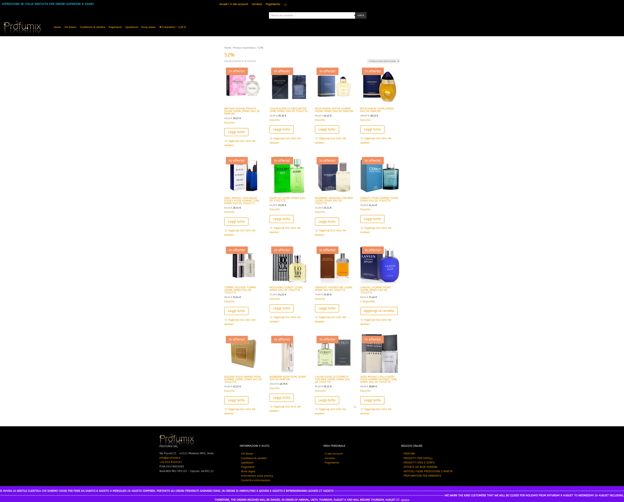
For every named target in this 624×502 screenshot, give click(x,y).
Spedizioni (131, 27)
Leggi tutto (236, 132)
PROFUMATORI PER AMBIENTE (422, 475)
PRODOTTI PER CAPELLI (418, 458)
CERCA (361, 15)
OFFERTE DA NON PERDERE (420, 467)
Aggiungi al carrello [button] (379, 311)
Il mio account (334, 453)
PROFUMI (409, 453)
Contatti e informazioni (255, 480)
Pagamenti (115, 27)
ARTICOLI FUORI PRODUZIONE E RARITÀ (428, 471)
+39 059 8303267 (170, 462)
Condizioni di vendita (92, 27)
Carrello (257, 4)
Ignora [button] (405, 499)
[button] (243, 143)
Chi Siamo (70, 27)
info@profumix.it (169, 457)
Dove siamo (149, 27)
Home (57, 27)
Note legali (248, 471)
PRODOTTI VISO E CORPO (419, 462)
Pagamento (273, 4)
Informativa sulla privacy (257, 475)
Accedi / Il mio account (233, 4)
